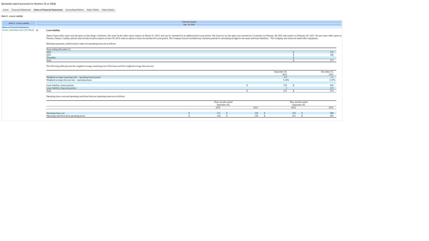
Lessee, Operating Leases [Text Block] (18, 30)
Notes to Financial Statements (48, 10)
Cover (6, 10)
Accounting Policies (75, 10)
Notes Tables (93, 10)
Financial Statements (21, 10)
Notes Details (108, 10)
